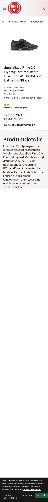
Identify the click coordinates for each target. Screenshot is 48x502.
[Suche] (43, 8)
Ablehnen (27, 495)
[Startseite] (3, 21)
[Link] (5, 8)
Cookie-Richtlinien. (32, 489)
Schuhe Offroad (17, 21)
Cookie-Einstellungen (10, 496)
